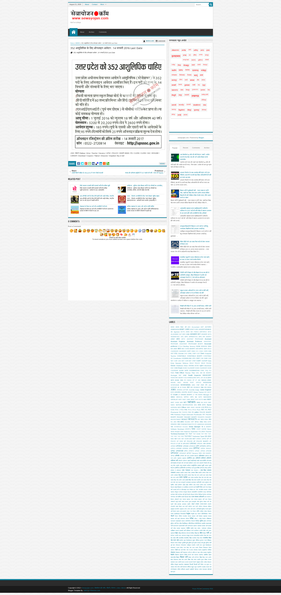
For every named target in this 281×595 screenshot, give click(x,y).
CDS (209, 351)
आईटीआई (193, 460)
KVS (172, 392)
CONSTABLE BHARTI (194, 356)
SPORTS (188, 429)
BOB (197, 348)
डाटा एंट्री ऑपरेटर (197, 506)
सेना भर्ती (180, 567)
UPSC (173, 451)
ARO (178, 339)
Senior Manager (195, 427)
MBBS (173, 397)
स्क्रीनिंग (199, 567)
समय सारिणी (178, 562)
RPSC (197, 422)
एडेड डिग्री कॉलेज (198, 484)
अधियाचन (201, 455)
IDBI (181, 380)
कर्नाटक (181, 492)
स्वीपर (178, 569)
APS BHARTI (207, 336)
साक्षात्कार (186, 564)
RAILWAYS (201, 417)
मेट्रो (205, 540)
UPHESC (179, 446)
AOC (182, 336)
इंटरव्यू (193, 468)
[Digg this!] (93, 163)
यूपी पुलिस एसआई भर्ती (197, 542)
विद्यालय (182, 554)
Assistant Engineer (178, 341)
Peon (199, 410)
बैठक (204, 533)
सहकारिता (181, 564)
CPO (193, 358)
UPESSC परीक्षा (201, 443)
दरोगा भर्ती (189, 509)
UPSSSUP (182, 453)
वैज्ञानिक (201, 554)
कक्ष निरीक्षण (190, 489)
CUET (199, 361)
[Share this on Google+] (86, 163)
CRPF (198, 358)
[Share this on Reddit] (104, 163)
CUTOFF (205, 361)
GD (201, 373)
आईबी (198, 460)
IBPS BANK (175, 380)
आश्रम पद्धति (200, 465)
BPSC (201, 348)
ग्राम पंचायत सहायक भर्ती (197, 499)
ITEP (202, 385)
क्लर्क (182, 496)
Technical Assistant (178, 434)
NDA (205, 399)
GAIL (197, 373)
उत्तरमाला (188, 482)
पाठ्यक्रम (178, 521)
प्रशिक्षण (173, 530)
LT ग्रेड (195, 394)
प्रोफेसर (188, 530)
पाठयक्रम (173, 521)
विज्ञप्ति (172, 554)
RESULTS (192, 419)
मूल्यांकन (202, 540)
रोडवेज (199, 550)
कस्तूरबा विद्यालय (187, 492)
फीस (204, 530)
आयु (210, 463)
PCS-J (190, 410)
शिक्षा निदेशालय (174, 559)
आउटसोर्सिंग (203, 460)
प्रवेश (188, 528)
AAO (189, 327)
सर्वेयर (202, 562)
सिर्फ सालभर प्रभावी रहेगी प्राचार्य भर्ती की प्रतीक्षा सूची (95, 185)
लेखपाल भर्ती (179, 552)
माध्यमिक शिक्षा (188, 538)
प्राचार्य (177, 530)
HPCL (198, 377)
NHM (198, 402)
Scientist (185, 427)
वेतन (193, 554)
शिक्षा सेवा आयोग (183, 559)
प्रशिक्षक (209, 528)
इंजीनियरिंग (183, 468)
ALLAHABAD (175, 334)
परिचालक (182, 518)
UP (208, 439)
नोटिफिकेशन (204, 513)
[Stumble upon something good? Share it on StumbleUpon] (89, 163)
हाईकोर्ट (192, 569)
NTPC (204, 405)
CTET (194, 361)
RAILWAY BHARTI (190, 417)
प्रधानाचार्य (175, 525)
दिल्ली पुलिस (201, 509)
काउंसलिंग (194, 492)
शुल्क (202, 559)
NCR (196, 399)
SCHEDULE (178, 427)
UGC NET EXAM (183, 439)
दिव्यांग (174, 511)
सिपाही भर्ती (197, 564)
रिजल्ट (201, 547)
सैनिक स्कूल (190, 567)
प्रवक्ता (199, 525)
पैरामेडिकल (185, 523)
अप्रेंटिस (189, 458)
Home (74, 32)
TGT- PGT (174, 436)
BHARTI (192, 348)
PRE (172, 414)
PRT (204, 414)
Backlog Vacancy (189, 346)
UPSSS (203, 451)
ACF (202, 327)
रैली (187, 550)
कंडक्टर (206, 489)
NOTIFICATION (188, 405)
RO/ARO (187, 422)
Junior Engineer (205, 390)
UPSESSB (179, 451)
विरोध (185, 554)
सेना (176, 567)
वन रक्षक (198, 552)
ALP (180, 334)
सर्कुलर (198, 562)
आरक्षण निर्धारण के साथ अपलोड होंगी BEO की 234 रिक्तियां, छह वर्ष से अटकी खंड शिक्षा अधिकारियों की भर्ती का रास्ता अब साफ (195, 175)
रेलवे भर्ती (180, 550)
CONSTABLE (181, 356)
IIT (193, 380)
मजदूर (188, 535)
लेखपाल (173, 552)
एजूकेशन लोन (208, 482)
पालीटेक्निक (188, 521)
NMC (209, 402)
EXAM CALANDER (189, 368)
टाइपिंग (188, 504)
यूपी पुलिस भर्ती (207, 542)
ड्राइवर (172, 509)
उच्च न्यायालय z (195, 470)
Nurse (209, 405)
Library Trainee (198, 392)
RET (199, 419)
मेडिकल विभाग (174, 542)
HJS (185, 377)
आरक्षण (184, 465)
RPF (192, 422)
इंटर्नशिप (197, 468)
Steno (209, 429)
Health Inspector (194, 375)
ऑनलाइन (183, 489)
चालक (186, 501)
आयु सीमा (173, 465)
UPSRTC (191, 451)
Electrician (207, 365)
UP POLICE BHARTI (200, 441)
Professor (177, 414)
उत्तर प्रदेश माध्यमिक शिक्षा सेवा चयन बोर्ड (198, 477)
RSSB (189, 424)
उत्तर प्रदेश (183, 477)
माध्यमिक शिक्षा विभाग (197, 538)
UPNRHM (192, 446)
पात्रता (183, 521)
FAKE (202, 370)
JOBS (173, 390)
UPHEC (208, 443)
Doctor (173, 365)
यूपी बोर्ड (173, 545)
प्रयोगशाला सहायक (192, 525)
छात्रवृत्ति (194, 501)
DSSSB (191, 365)
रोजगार (195, 550)
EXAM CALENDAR (201, 368)
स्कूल (195, 567)
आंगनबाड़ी (173, 463)
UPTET (189, 453)
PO (193, 412)
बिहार (176, 533)
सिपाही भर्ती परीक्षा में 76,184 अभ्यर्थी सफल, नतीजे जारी (195, 306)
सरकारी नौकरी (192, 562)
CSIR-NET (188, 361)
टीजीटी (197, 504)
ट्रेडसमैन (173, 506)
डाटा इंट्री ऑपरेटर (187, 506)
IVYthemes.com (94, 590)
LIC (205, 392)
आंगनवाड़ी (186, 463)
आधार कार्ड (196, 463)
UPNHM (185, 446)
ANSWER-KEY (175, 336)
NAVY (180, 399)
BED (175, 348)
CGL (176, 353)
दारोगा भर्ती (195, 509)
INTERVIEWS (185, 385)
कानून (204, 492)
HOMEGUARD (191, 377)
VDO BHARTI (207, 453)
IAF (202, 377)
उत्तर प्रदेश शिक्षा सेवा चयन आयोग (191, 480)
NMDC (173, 405)
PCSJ (194, 410)
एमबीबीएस (186, 487)
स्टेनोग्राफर (174, 569)
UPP (197, 446)
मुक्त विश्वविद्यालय (188, 540)
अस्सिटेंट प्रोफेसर (182, 460)
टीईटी (193, 504)
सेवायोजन (185, 567)
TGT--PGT (181, 436)
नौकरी (172, 516)
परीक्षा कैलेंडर (202, 518)
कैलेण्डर (204, 494)
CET (172, 353)
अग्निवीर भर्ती (183, 455)
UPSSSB (208, 451)
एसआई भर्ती (176, 489)
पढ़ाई (178, 518)
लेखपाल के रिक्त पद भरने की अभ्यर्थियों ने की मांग (93, 206)
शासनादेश (173, 557)
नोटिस (209, 513)
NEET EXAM (175, 402)
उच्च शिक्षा (203, 470)
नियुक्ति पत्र (194, 513)
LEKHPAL (177, 392)
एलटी (194, 487)
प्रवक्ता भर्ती (204, 525)
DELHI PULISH (206, 363)
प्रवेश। (199, 528)
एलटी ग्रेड (199, 487)
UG (206, 436)
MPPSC (186, 397)
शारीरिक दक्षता (207, 554)
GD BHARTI (207, 373)
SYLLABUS (201, 431)
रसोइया (189, 545)
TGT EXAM (196, 434)
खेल (190, 496)
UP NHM (180, 441)
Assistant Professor (194, 341)
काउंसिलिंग (200, 492)
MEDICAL (179, 397)
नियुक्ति (188, 513)
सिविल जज (203, 564)
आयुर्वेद (177, 465)
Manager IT (207, 394)
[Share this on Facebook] (78, 163)
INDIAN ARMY (206, 380)
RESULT (184, 419)
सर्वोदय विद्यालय (207, 562)
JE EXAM (183, 387)
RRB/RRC (174, 424)
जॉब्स (175, 504)
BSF (205, 348)
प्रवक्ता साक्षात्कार (181, 528)
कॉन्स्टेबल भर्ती (174, 496)
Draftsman (179, 365)
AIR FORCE (194, 332)
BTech (209, 348)
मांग (177, 538)
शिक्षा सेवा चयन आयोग (194, 559)
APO (186, 336)
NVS (179, 407)
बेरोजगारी (188, 533)
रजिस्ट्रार (178, 545)
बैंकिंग (201, 533)
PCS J (177, 410)
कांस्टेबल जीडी (174, 494)
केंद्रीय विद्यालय (191, 494)
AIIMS (188, 332)
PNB (189, 412)
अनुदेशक (179, 458)
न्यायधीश (185, 516)
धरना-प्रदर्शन (183, 511)
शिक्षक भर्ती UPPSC (193, 557)
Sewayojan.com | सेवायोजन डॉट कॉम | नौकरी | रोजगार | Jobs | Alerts (103, 588)
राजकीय (193, 545)
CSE (202, 358)
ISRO (193, 385)
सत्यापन (173, 562)
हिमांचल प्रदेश (198, 569)
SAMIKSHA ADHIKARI (204, 424)
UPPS (190, 448)
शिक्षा (201, 557)
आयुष (181, 465)
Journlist (192, 390)
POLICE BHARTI (205, 412)
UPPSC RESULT (206, 448)
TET (186, 434)
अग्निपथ (172, 455)
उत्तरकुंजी (183, 482)
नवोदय (201, 511)
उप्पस (203, 482)
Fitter (193, 373)
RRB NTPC (207, 422)
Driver (186, 365)
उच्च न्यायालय (186, 470)
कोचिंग (179, 496)
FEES (172, 373)
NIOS (205, 402)
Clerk (202, 353)
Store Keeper (175, 431)
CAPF (189, 351)
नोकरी (199, 513)
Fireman (188, 373)
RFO (202, 419)
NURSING (174, 407)
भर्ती (207, 533)
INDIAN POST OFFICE (192, 382)
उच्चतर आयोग (180, 472)
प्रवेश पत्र (194, 528)
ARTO (183, 339)
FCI (210, 370)
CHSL (190, 353)
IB (206, 377)
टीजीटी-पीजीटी (203, 504)
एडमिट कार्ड (174, 484)
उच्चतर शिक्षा (187, 472)
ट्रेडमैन (209, 504)
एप (182, 487)
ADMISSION (175, 329)
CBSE (193, 351)
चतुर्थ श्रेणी (178, 501)
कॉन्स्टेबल (209, 494)
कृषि (186, 494)
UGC (209, 436)
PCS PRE (183, 410)
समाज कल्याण (185, 562)
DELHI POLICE (195, 363)
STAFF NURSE (202, 429)
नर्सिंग (197, 511)
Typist (202, 436)
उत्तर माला (178, 482)
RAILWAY (180, 417)
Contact (94, 4)
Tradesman (196, 436)
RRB (201, 422)
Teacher (208, 431)
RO (210, 419)
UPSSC (197, 451)
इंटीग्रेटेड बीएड (203, 468)
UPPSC (196, 448)
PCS (206, 407)
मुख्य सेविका (196, 540)
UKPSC (204, 439)
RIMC (206, 419)
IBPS (209, 377)
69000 (172, 327)
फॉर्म (207, 530)
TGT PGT (204, 434)
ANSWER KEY (195, 334)
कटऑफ (201, 489)
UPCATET (186, 443)
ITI (206, 385)
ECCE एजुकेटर (199, 365)
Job (202, 387)
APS (200, 336)
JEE (188, 387)
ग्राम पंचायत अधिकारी (197, 496)
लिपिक (209, 550)
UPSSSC (175, 453)
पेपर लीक (179, 523)
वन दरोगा (192, 552)
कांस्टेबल (209, 492)
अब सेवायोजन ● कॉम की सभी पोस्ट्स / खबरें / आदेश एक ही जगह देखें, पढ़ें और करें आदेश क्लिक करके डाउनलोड (194, 157)
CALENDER (182, 351)
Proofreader (198, 414)
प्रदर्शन (203, 523)
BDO (209, 346)
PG (206, 410)
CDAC (201, 351)
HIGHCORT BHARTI (177, 377)
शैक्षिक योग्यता (207, 559)
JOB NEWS (207, 387)
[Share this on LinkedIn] (100, 163)
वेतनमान (196, 554)
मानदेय (181, 540)
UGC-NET (192, 439)
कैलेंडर (200, 494)
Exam (180, 368)
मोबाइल (179, 542)
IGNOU (189, 380)
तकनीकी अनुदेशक (179, 509)
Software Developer (177, 429)
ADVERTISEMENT (205, 329)
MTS (191, 397)
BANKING (204, 346)
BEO (179, 348)
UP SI (180, 443)
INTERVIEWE (175, 385)
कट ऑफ (195, 489)
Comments (103, 32)
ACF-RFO (208, 327)
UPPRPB (185, 448)
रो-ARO (191, 550)
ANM (187, 334)
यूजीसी (184, 542)
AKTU (209, 332)
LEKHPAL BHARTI (187, 392)
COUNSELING (187, 358)
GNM (184, 375)
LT (210, 392)
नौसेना (180, 516)
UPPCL (208, 446)
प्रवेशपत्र (204, 528)
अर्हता (193, 458)
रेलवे (176, 550)
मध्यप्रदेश (196, 535)
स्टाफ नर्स (208, 567)
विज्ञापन (177, 554)
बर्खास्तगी (173, 533)
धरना (178, 511)
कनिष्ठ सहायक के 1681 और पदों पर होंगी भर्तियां (140, 206)
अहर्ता (188, 460)
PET (202, 410)
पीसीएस (197, 521)
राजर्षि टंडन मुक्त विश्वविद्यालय (203, 545)
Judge (197, 390)
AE (172, 332)
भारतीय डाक (178, 535)
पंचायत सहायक (203, 516)
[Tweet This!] (82, 163)
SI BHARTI (207, 427)
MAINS (200, 394)
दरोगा (185, 509)
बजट (210, 530)
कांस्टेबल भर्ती (181, 494)
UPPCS (173, 448)
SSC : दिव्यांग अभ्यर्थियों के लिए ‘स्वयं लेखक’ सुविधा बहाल (143, 196)
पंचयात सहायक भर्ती (193, 516)
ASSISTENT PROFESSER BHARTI (191, 344)
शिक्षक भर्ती (184, 557)
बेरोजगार (184, 533)
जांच (198, 501)
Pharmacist (174, 412)
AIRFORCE (203, 332)
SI (202, 427)
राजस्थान (173, 547)
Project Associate (187, 414)
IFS (185, 380)
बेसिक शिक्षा (194, 533)
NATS (200, 397)
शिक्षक (177, 557)
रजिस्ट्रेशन (183, 545)
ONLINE (198, 407)
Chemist (181, 353)
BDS (172, 348)
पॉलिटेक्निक (191, 523)
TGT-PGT (188, 436)
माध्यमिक (181, 538)
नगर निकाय (193, 511)
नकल (188, 511)
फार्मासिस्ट (196, 530)
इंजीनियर (177, 468)
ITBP (197, 385)
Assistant (208, 339)
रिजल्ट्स (205, 547)
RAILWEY (208, 417)
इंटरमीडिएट (188, 468)
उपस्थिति (199, 482)
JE (178, 387)
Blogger (201, 138)
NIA (202, 402)
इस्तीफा (209, 468)
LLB (208, 392)
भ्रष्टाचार (184, 535)
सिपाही (191, 564)
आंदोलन (191, 463)
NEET (209, 399)
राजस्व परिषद (179, 547)
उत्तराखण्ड (193, 482)
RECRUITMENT (176, 419)
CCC (197, 351)
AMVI (184, 334)
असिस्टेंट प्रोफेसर (201, 458)
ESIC (172, 368)
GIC (180, 375)
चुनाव (190, 501)
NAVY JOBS (186, 399)
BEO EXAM (185, 348)
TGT (190, 434)
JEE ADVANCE (195, 387)
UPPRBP (179, 448)
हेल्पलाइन (205, 569)
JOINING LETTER (182, 390)
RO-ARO (180, 422)
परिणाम (187, 518)
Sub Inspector (185, 431)
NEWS (78, 43)
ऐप (180, 489)
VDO (200, 453)
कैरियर (196, 494)
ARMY (173, 339)
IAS (204, 377)
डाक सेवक (179, 506)
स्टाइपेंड (204, 567)
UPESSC (193, 443)
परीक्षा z (196, 518)
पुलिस (201, 521)
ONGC (193, 407)
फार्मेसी (201, 530)
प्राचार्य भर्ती (182, 530)
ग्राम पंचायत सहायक (184, 499)
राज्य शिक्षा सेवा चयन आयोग (191, 547)
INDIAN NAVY (176, 382)
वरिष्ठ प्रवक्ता (203, 552)
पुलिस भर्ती (173, 523)
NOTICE (178, 405)
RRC (179, 424)
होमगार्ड (209, 569)
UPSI (186, 451)
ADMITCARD (194, 329)
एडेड (184, 484)
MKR (86, 590)
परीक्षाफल (209, 518)
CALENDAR (174, 351)
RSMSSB (184, 424)
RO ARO (174, 422)
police (197, 412)
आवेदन (189, 465)
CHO (185, 353)
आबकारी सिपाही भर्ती (204, 463)
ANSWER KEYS (206, 334)
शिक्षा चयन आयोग (207, 557)
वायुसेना (209, 552)
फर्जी (192, 530)
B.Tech (180, 346)
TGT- (209, 434)
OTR (202, 407)
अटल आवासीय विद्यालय (192, 455)
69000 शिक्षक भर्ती (181, 327)
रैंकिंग (184, 550)
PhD (180, 412)
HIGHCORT (207, 375)
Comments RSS (207, 589)
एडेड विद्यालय (178, 487)
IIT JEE (197, 380)
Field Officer (179, 373)
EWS (176, 368)
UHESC (198, 439)
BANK (198, 346)
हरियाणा (183, 569)
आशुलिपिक (194, 465)
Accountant (195, 327)
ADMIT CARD (184, 329)
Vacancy (195, 453)
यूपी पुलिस (189, 542)
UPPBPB (203, 446)
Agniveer (177, 332)
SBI (172, 427)
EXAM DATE (183, 370)
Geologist (174, 375)
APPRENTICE (193, 336)
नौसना (176, 516)
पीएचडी (193, 521)
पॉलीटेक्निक (198, 523)
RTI (196, 424)
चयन (183, 501)
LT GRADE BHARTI (185, 394)
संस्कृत (176, 564)
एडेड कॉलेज (189, 484)
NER (181, 402)
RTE (192, 424)
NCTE (201, 399)
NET (185, 402)
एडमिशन (180, 484)
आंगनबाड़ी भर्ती (179, 463)
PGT (209, 410)
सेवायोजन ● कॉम (150, 41)
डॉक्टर (209, 506)
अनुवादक (184, 458)
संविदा (172, 564)
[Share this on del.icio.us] (97, 163)
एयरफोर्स (191, 487)
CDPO (206, 351)
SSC (194, 429)
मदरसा (191, 535)
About (87, 4)
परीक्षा (191, 518)
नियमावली (183, 513)
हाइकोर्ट (187, 569)
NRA (195, 405)
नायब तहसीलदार (175, 513)
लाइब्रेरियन (204, 550)
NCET (193, 399)
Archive (91, 32)
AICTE (183, 332)
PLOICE (184, 412)
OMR (188, 407)
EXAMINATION (194, 370)
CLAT (198, 353)
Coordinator (177, 358)
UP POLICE (188, 441)
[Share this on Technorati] (108, 163)
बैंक (198, 533)
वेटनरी (189, 554)
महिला (174, 538)
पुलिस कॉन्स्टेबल (207, 521)
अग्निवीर (177, 455)
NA (196, 397)
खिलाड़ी (186, 496)
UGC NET (174, 439)
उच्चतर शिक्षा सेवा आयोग (180, 475)
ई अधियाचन (178, 470)
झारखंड (179, 504)
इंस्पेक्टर (172, 470)
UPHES (173, 446)
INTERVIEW (207, 382)
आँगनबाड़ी (209, 460)
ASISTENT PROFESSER (195, 339)
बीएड (180, 533)
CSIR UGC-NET (179, 361)
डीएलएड (205, 506)
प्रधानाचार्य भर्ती (183, 525)
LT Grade (174, 394)
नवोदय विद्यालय (207, 511)
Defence (185, 363)
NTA (199, 405)
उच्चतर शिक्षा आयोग (196, 472)
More (102, 4)
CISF (194, 353)
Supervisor (194, 431)
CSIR (205, 358)
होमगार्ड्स (173, 571)
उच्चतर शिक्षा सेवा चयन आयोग (195, 475)
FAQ (206, 370)
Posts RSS (196, 589)
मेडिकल (209, 540)
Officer (183, 407)
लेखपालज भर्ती (186, 552)
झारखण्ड (184, 504)
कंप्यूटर (176, 492)
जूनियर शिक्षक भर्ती (204, 501)
